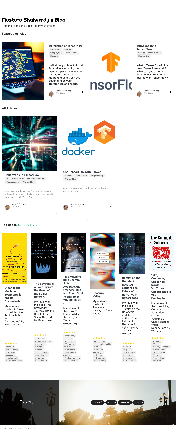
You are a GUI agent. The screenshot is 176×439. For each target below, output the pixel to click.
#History (39, 347)
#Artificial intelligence (127, 348)
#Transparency (71, 361)
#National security (72, 358)
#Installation (55, 49)
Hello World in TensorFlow (22, 174)
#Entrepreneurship (43, 341)
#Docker (68, 175)
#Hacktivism (70, 350)
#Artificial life (99, 341)
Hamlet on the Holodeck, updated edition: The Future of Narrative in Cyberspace (131, 288)
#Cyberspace (129, 352)
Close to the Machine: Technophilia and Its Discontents (13, 294)
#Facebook (40, 344)
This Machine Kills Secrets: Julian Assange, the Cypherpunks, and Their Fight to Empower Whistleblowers (73, 290)
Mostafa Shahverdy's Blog (33, 20)
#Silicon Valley (12, 350)
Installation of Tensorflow (65, 45)
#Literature (128, 355)
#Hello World (18, 178)
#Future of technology (98, 351)
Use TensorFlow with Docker (82, 172)
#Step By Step (56, 53)
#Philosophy (99, 358)
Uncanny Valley (98, 294)
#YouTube (157, 361)
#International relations (69, 353)
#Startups (39, 358)
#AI (7, 178)
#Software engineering (10, 353)
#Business (39, 338)
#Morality (98, 355)
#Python (68, 49)
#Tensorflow (71, 53)
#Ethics (97, 347)
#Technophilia (12, 358)
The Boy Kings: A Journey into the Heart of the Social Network (44, 290)
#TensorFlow (28, 182)
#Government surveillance (69, 345)
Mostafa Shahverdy (63, 91)
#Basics (141, 53)
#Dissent (68, 338)
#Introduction (154, 53)
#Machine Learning (35, 178)
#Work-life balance (14, 361)
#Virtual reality (100, 361)
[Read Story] (81, 92)
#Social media (41, 355)
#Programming (12, 182)
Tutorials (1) (138, 402)
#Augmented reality (102, 344)
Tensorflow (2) (97, 402)
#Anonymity (70, 336)
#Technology (41, 361)
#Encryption (70, 341)
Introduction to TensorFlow (146, 47)
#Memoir (10, 347)
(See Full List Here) (27, 225)
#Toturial (54, 56)
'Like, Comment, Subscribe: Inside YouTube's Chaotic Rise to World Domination (161, 286)
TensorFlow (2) (125, 402)
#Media (166, 347)
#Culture (156, 344)
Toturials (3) (111, 402)
